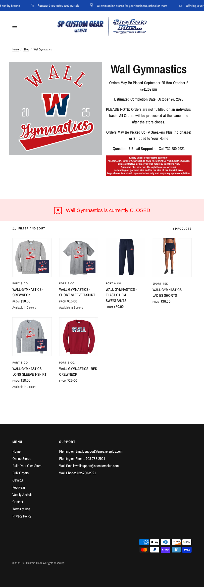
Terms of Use (21, 509)
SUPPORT (67, 441)
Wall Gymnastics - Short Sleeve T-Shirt (77, 292)
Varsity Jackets (22, 494)
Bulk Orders (20, 473)
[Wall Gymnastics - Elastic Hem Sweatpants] (125, 257)
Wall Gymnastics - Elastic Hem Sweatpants (121, 295)
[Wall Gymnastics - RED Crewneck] (79, 337)
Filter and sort (31, 228)
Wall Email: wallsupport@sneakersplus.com (89, 465)
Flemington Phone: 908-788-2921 (82, 458)
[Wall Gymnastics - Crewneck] (32, 257)
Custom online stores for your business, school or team (130, 5)
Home (15, 49)
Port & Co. (20, 283)
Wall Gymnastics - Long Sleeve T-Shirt (29, 371)
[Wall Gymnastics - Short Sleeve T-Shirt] (79, 257)
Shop (26, 49)
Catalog (17, 480)
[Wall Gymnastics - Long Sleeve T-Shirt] (32, 337)
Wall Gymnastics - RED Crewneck (78, 371)
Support (147, 148)
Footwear (18, 487)
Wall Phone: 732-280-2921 (77, 473)
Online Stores (21, 458)
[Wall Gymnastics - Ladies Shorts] (172, 257)
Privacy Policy (21, 516)
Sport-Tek (160, 283)
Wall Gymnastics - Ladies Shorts (168, 292)
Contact (17, 501)
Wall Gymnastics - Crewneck (27, 292)
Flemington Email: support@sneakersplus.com (90, 451)
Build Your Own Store (27, 465)
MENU (17, 441)
